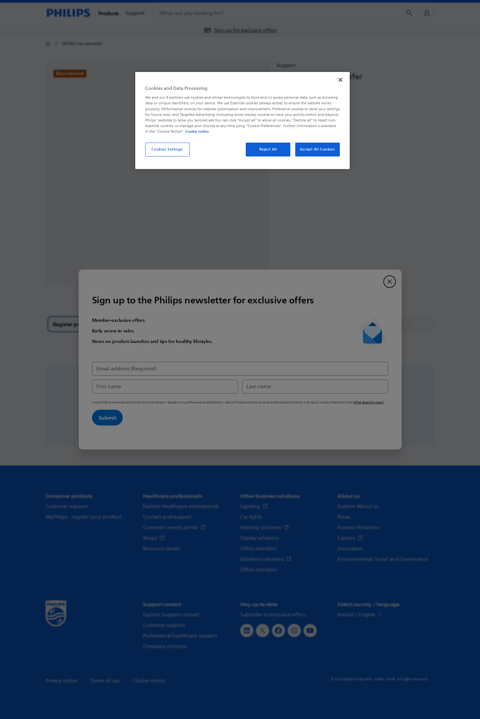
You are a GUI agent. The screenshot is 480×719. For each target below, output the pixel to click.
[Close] (340, 80)
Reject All (268, 149)
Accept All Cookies (317, 149)
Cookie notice (197, 131)
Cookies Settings (167, 149)
